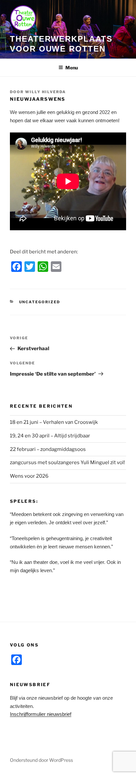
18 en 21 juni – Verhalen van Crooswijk (54, 422)
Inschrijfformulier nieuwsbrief (40, 714)
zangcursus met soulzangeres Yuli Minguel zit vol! (67, 462)
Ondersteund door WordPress (41, 760)
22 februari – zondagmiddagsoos (48, 449)
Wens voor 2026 (29, 476)
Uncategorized (39, 302)
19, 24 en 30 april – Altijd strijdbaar (50, 436)
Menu (71, 67)
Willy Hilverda (45, 92)
